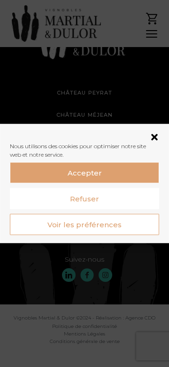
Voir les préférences (84, 224)
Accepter (85, 172)
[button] (154, 136)
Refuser (84, 198)
